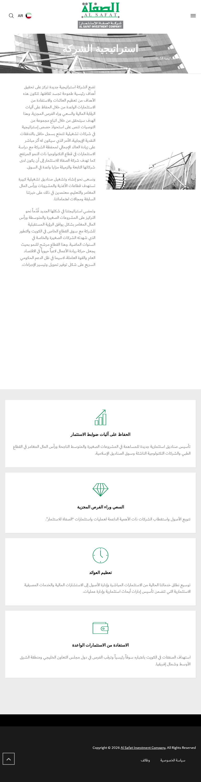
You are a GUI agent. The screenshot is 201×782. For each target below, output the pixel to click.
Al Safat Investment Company (143, 748)
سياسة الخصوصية (172, 760)
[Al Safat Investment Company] (100, 16)
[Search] (12, 15)
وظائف (145, 760)
